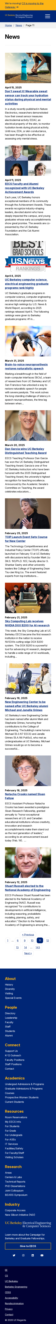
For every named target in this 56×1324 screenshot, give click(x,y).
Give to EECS (28, 1246)
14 (25, 947)
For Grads (10, 1130)
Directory (10, 1013)
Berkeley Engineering (16, 1286)
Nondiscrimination (14, 1303)
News (19, 25)
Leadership (11, 1017)
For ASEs (10, 1139)
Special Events (13, 997)
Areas (8, 1172)
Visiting (9, 993)
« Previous (29, 934)
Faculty (9, 1022)
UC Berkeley (11, 1281)
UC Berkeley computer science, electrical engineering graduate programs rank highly (27, 283)
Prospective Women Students (22, 1097)
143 (38, 947)
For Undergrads (13, 1135)
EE (6, 1270)
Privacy (9, 1309)
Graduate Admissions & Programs (24, 1088)
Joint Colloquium (14, 1190)
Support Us (11, 1050)
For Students (12, 1126)
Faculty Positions (14, 1059)
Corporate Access (15, 1210)
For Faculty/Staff (14, 1152)
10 (32, 940)
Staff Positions (13, 1064)
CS (6, 1275)
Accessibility (11, 1298)
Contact (9, 1068)
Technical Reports (15, 1181)
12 (47, 940)
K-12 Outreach (13, 1055)
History (9, 984)
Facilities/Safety (14, 1148)
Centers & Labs (13, 1177)
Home (8, 25)
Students (10, 1031)
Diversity (10, 988)
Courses (9, 1093)
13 (17, 947)
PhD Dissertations (15, 1186)
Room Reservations (16, 1117)
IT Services (11, 1144)
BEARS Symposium (16, 1194)
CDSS (8, 1292)
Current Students (14, 1101)
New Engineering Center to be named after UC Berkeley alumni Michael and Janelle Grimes (26, 706)
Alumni (9, 1035)
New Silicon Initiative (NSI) (20, 1214)
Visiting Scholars (14, 1157)
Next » (29, 953)
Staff (8, 1026)
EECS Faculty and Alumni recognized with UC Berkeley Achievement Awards (24, 188)
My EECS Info (13, 1121)
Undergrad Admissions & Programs (24, 1084)
